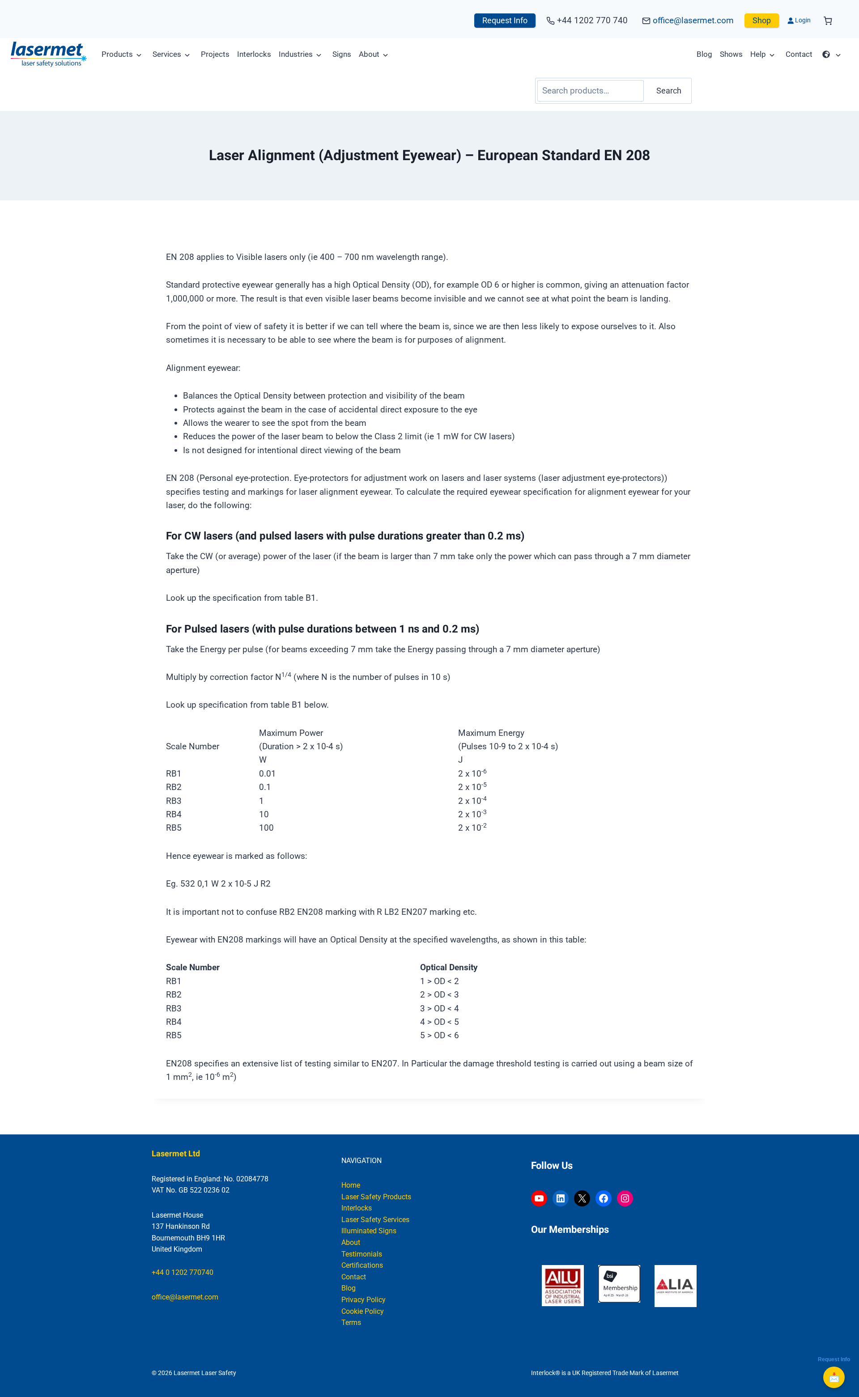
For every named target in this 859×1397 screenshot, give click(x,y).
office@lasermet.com (693, 20)
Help (758, 54)
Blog (704, 54)
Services (167, 54)
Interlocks (254, 54)
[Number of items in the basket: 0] (828, 21)
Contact (799, 54)
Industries (296, 54)
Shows (731, 54)
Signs (341, 54)
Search (668, 90)
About (369, 54)
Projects (215, 54)
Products (117, 54)
